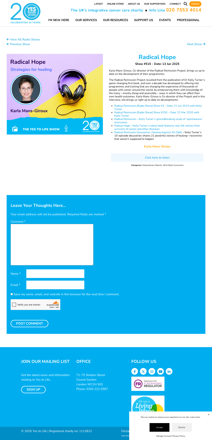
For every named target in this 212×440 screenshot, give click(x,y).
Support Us (143, 20)
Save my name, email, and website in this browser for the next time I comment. (66, 294)
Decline (181, 427)
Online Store (115, 3)
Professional (188, 20)
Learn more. (195, 417)
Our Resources (115, 20)
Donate (195, 4)
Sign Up (33, 389)
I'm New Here (58, 20)
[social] (135, 372)
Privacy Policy (179, 436)
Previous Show (19, 44)
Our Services (86, 20)
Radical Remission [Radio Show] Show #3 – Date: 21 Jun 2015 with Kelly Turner (158, 107)
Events (165, 20)
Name (16, 274)
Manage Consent (163, 436)
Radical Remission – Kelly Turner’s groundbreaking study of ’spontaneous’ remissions (158, 120)
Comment (18, 222)
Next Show (195, 44)
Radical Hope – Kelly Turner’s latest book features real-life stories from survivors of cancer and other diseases (157, 127)
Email (15, 285)
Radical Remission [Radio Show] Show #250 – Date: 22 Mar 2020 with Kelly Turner (156, 114)
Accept (159, 427)
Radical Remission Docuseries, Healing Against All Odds (148, 132)
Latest (98, 3)
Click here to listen (157, 158)
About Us (134, 3)
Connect (175, 3)
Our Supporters (154, 3)
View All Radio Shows (24, 39)
